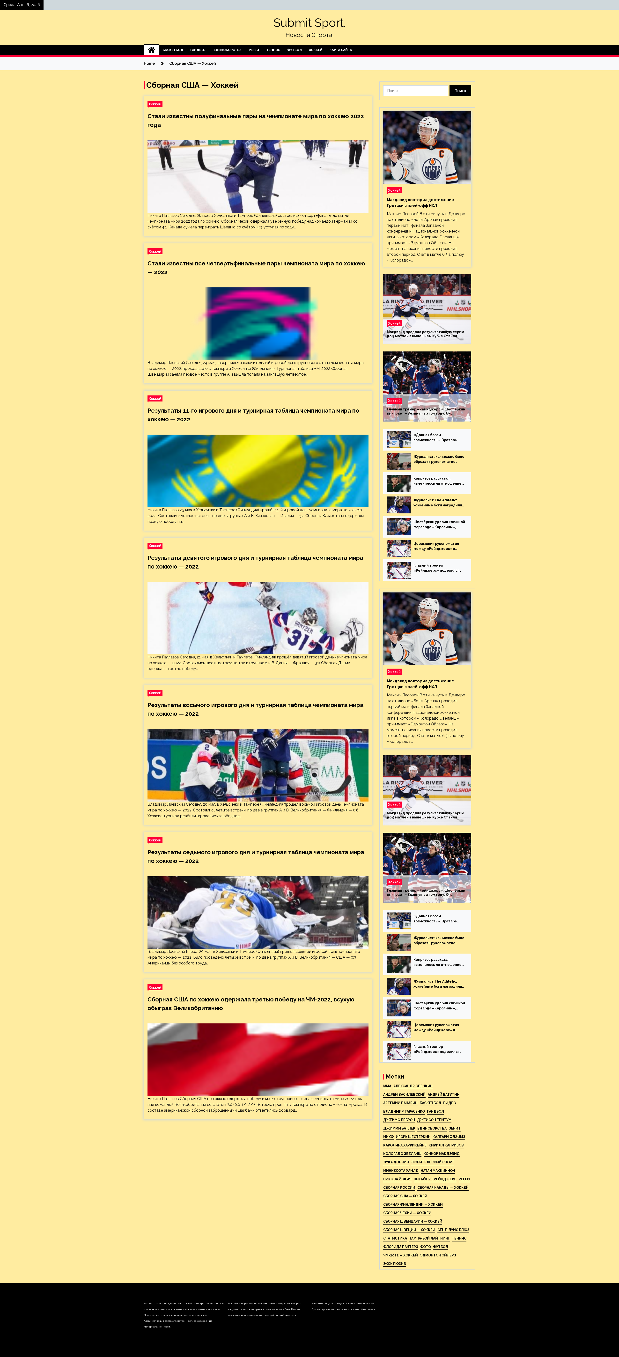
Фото (425, 1247)
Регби (254, 50)
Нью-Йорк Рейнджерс (435, 1179)
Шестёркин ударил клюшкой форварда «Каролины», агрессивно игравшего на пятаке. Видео (439, 525)
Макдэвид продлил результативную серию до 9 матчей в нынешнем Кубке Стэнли (425, 334)
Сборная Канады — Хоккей (443, 1187)
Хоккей (315, 50)
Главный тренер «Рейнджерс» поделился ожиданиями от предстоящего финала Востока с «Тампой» (436, 568)
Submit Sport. (309, 22)
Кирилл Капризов (446, 1145)
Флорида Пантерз (400, 1247)
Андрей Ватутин (443, 1094)
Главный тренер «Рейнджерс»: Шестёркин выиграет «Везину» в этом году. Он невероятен (426, 411)
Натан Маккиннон (438, 1171)
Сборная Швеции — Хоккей (409, 1230)
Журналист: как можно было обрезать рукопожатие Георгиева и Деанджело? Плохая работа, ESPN (438, 459)
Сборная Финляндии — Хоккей (413, 1204)
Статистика (395, 1238)
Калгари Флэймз (449, 1137)
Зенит (455, 1128)
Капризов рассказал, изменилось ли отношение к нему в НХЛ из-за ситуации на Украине (438, 481)
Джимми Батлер (399, 1128)
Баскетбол (173, 50)
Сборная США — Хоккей (405, 1196)
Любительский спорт (432, 1162)
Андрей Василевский (404, 1094)
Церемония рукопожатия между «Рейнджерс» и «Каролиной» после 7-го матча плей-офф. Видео (436, 546)
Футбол (294, 50)
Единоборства (228, 50)
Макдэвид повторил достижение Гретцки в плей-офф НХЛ (420, 202)
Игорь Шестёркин (413, 1137)
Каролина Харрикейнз (405, 1145)
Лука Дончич (396, 1162)
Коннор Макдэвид (442, 1154)
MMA (387, 1086)
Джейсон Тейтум (434, 1120)
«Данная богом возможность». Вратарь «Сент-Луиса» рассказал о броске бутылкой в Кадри (437, 438)
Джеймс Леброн (399, 1120)
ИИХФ (388, 1137)
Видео (449, 1103)
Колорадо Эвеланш (402, 1154)
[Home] (151, 50)
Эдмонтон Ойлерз (438, 1255)
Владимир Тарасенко (404, 1111)
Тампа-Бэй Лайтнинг (429, 1238)
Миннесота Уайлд (401, 1171)
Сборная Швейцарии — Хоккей (412, 1221)
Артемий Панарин (400, 1103)
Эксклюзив (394, 1264)
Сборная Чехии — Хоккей (407, 1213)
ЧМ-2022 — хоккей (400, 1255)
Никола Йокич (397, 1179)
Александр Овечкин (413, 1086)
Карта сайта (341, 50)
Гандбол (198, 50)
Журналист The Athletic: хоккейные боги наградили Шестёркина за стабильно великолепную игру (437, 503)
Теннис (273, 50)
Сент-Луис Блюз (453, 1230)
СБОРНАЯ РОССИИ (399, 1187)
